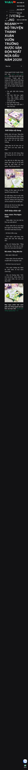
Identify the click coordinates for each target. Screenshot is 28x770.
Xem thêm (20, 23)
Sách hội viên (20, 6)
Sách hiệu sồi (20, 9)
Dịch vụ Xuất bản (22, 20)
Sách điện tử (20, 2)
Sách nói (19, 13)
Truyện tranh (20, 16)
